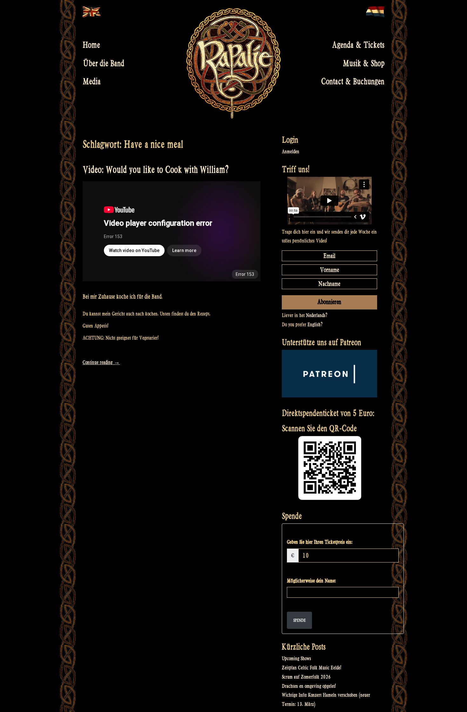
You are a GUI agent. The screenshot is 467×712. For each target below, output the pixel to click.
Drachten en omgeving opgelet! (309, 686)
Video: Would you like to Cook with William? (156, 169)
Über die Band (103, 63)
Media (92, 82)
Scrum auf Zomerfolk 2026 (306, 677)
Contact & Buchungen (352, 82)
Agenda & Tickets (358, 45)
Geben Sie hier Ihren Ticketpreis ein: (319, 542)
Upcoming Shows (296, 658)
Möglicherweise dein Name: (311, 581)
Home (91, 45)
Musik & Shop (363, 63)
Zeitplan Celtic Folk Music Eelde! (311, 668)
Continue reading (101, 362)
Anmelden (290, 152)
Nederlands (315, 315)
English (314, 325)
